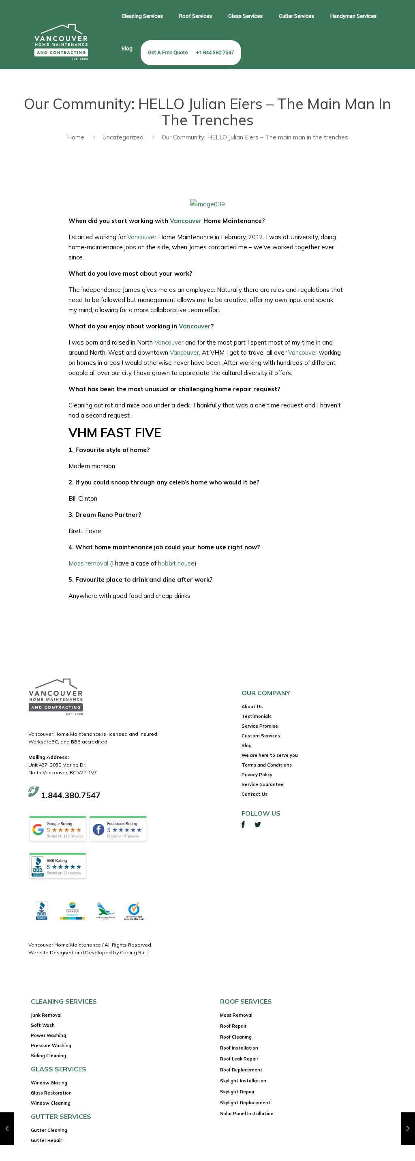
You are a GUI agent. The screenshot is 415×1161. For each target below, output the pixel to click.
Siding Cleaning (48, 1055)
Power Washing (48, 1035)
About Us (252, 706)
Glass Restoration (51, 1093)
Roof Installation (239, 1048)
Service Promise (260, 726)
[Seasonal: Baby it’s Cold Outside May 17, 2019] (7, 1128)
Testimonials (257, 716)
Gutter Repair (46, 1140)
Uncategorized (123, 137)
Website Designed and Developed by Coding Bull (87, 952)
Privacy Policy (257, 775)
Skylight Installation (243, 1081)
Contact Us (254, 794)
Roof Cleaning (236, 1037)
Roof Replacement (241, 1070)
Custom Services (261, 736)
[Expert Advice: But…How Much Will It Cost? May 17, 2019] (408, 1128)
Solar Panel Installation (247, 1113)
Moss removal (88, 563)
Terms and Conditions (267, 765)
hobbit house (176, 563)
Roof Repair (233, 1026)
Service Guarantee (263, 784)
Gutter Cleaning (49, 1130)
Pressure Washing (51, 1045)
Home (75, 137)
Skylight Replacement (245, 1102)
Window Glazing (49, 1083)
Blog (247, 745)
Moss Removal (236, 1015)
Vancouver (186, 221)
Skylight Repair (237, 1092)
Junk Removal (46, 1015)
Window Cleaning (51, 1103)
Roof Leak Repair (239, 1059)
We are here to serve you (270, 755)
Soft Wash (43, 1025)
